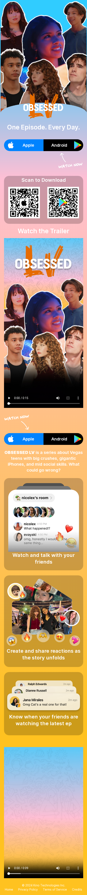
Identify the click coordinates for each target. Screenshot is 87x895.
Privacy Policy (28, 889)
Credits (77, 889)
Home (9, 889)
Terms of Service (55, 889)
